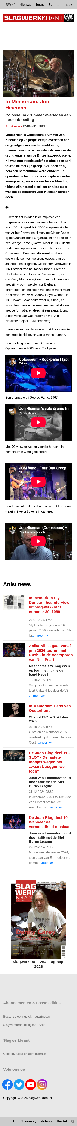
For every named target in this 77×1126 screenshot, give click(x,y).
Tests (40, 4)
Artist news (13, 126)
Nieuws (25, 4)
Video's (47, 1121)
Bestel (62, 1121)
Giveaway (29, 1121)
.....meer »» (40, 635)
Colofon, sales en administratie (24, 1054)
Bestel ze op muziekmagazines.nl (26, 1016)
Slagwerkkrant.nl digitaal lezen (24, 1025)
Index (68, 4)
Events (53, 4)
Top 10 (11, 1121)
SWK (10, 4)
